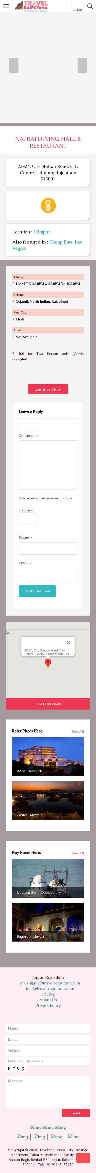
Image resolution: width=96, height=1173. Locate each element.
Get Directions (49, 704)
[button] (48, 663)
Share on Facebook (17, 373)
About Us (48, 999)
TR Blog (48, 994)
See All (78, 731)
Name (25, 537)
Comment (28, 435)
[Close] (69, 642)
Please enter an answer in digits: (46, 498)
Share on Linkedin (41, 373)
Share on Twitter (29, 373)
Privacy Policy (48, 1005)
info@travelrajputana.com (49, 988)
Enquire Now (48, 389)
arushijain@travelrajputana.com (49, 983)
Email (25, 562)
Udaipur (41, 232)
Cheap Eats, (62, 242)
